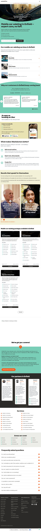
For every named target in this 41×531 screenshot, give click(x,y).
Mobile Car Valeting (6, 413)
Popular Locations (4, 497)
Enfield (33, 437)
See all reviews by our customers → (8, 221)
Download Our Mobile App (25, 503)
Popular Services (14, 497)
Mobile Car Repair (6, 419)
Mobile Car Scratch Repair (28, 415)
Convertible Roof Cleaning (28, 425)
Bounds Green (15, 437)
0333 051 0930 (17, 3)
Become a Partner (24, 501)
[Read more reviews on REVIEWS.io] (35, 109)
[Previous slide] (1, 219)
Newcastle (2, 511)
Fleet (12, 512)
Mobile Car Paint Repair (27, 423)
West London (3, 506)
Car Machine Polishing (27, 427)
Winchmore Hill (15, 444)
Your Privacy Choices (24, 529)
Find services (19, 40)
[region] (20, 101)
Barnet (3, 437)
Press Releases (23, 505)
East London (3, 504)
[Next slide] (4, 219)
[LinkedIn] (36, 504)
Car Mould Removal (6, 425)
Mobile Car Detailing (6, 415)
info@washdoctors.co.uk (36, 498)
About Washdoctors (25, 497)
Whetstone (4, 444)
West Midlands (3, 520)
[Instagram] (34, 504)
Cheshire (2, 515)
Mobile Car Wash (26, 413)
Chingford (24, 437)
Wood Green (24, 444)
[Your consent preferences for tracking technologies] (39, 529)
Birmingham (3, 513)
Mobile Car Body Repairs (28, 417)
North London (3, 501)
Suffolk (2, 517)
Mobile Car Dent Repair (7, 423)
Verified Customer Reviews (24, 508)
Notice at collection (14, 529)
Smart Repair (25, 421)
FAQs (22, 510)
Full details (10, 266)
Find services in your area (8, 369)
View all (20, 312)
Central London (3, 499)
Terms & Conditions (24, 512)
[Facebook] (32, 504)
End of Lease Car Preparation (29, 429)
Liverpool (2, 510)
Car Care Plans (13, 510)
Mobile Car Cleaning (6, 421)
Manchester (3, 508)
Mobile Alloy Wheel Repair (7, 417)
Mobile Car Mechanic (27, 419)
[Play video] (10, 201)
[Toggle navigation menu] (39, 1)
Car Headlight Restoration (7, 429)
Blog (22, 499)
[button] (1, 101)
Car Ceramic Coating (6, 427)
